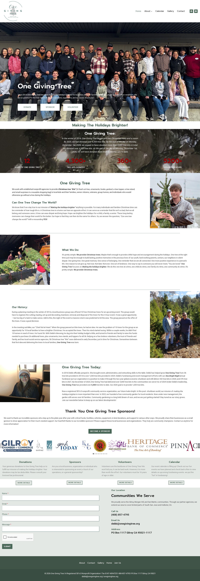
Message (6, 524)
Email (5, 504)
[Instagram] (196, 11)
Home (138, 11)
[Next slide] (198, 445)
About (82, 562)
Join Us (117, 562)
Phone (5, 514)
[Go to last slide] (1, 445)
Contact (181, 11)
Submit (7, 546)
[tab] (93, 453)
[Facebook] (191, 11)
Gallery (170, 11)
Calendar (159, 11)
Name (5, 493)
